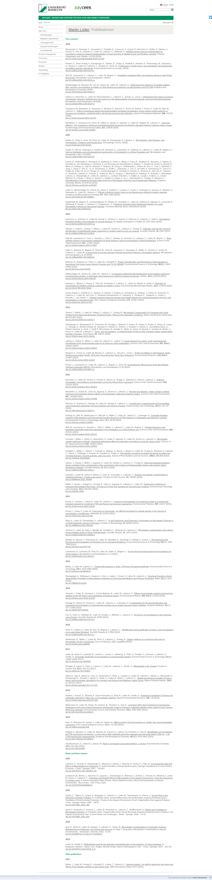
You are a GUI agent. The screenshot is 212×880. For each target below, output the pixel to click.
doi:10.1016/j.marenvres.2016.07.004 (82, 700)
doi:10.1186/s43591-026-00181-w (80, 80)
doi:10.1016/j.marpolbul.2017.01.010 (81, 685)
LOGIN (171, 5)
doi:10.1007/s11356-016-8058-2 (79, 712)
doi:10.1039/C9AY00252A (77, 610)
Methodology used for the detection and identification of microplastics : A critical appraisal (122, 844)
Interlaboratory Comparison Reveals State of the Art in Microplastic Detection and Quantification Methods (111, 180)
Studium (42, 66)
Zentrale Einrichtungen (49, 46)
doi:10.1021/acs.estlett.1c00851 (79, 422)
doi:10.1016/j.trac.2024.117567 (79, 302)
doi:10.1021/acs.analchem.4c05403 (81, 185)
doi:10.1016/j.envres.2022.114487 (80, 360)
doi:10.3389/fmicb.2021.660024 (79, 525)
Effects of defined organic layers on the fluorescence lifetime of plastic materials (132, 192)
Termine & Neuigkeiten (47, 54)
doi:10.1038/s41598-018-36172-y (80, 635)
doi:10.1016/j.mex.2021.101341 (79, 516)
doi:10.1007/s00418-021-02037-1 (80, 411)
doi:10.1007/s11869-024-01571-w (80, 224)
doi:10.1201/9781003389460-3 (79, 785)
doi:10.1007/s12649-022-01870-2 (80, 320)
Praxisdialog (43, 70)
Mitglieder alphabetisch (49, 39)
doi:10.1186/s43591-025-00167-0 (80, 104)
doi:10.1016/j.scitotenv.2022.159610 (81, 348)
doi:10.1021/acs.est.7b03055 (78, 661)
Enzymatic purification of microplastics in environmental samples (103, 657)
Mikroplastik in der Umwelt (145, 666)
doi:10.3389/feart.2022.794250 (79, 479)
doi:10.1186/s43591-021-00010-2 (80, 556)
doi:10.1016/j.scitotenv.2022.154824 (81, 446)
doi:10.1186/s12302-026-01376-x (80, 71)
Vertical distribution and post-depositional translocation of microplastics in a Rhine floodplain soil (107, 152)
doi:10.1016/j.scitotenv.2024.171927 (81, 245)
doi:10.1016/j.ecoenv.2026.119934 (80, 130)
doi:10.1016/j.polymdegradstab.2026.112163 (85, 59)
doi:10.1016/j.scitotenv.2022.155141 (81, 434)
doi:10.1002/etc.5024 (75, 491)
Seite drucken (167, 22)
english (165, 5)
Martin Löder (79, 30)
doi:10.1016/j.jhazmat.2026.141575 (81, 118)
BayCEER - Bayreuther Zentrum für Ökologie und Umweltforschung (76, 18)
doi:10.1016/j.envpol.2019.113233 (80, 598)
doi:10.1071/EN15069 (75, 748)
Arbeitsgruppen (46, 35)
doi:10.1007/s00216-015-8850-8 (79, 739)
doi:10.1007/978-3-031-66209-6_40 (81, 771)
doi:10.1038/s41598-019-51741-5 (80, 620)
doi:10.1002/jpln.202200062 (78, 458)
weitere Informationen (200, 878)
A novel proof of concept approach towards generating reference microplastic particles (123, 253)
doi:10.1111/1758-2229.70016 (78, 288)
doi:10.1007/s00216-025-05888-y (80, 197)
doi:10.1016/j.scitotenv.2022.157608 (81, 399)
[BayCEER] (83, 7)
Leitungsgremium (47, 43)
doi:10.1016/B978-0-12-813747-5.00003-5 (84, 834)
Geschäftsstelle (46, 50)
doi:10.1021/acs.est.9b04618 (78, 571)
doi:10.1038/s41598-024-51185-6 (80, 233)
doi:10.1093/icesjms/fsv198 (77, 727)
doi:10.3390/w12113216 (76, 583)
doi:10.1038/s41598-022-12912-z (80, 470)
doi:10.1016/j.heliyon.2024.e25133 (81, 279)
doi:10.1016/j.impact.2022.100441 (80, 336)
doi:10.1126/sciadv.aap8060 (78, 644)
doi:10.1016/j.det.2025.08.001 (78, 145)
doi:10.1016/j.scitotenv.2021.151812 (81, 387)
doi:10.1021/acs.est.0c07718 (78, 547)
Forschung (43, 58)
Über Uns (47, 22)
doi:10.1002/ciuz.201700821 (78, 671)
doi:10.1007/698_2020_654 (78, 817)
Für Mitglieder (44, 74)
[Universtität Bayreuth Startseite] (52, 8)
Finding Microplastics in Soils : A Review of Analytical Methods (122, 567)
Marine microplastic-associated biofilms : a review (124, 744)
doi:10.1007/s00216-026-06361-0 (80, 92)
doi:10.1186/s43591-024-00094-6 (80, 257)
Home (40, 22)
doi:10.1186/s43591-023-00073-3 (80, 369)
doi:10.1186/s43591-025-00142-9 (80, 157)
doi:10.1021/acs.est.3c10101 (78, 269)
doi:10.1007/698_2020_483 (78, 805)
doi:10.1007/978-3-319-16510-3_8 (80, 849)
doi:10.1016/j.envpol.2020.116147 (80, 506)
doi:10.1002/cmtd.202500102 (78, 209)
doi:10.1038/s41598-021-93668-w (80, 535)
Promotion (42, 62)
